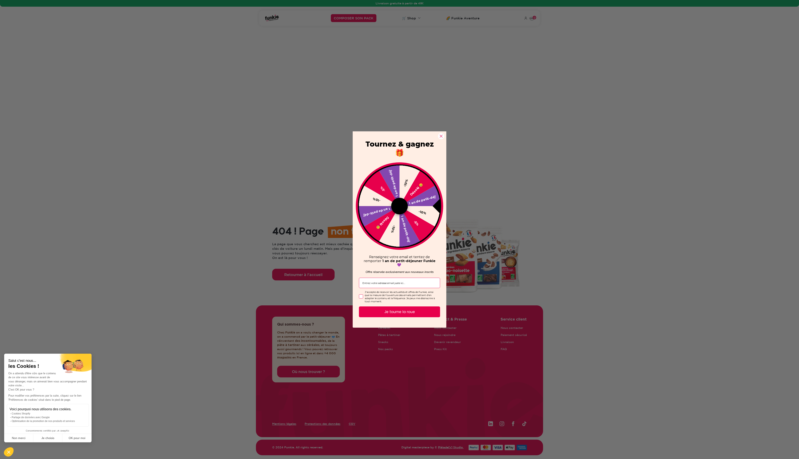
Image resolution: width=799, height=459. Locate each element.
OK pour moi (77, 438)
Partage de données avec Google (31, 417)
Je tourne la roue (399, 311)
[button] (9, 452)
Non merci (18, 438)
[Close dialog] (441, 136)
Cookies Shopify (21, 413)
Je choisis (47, 438)
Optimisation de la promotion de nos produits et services (43, 421)
